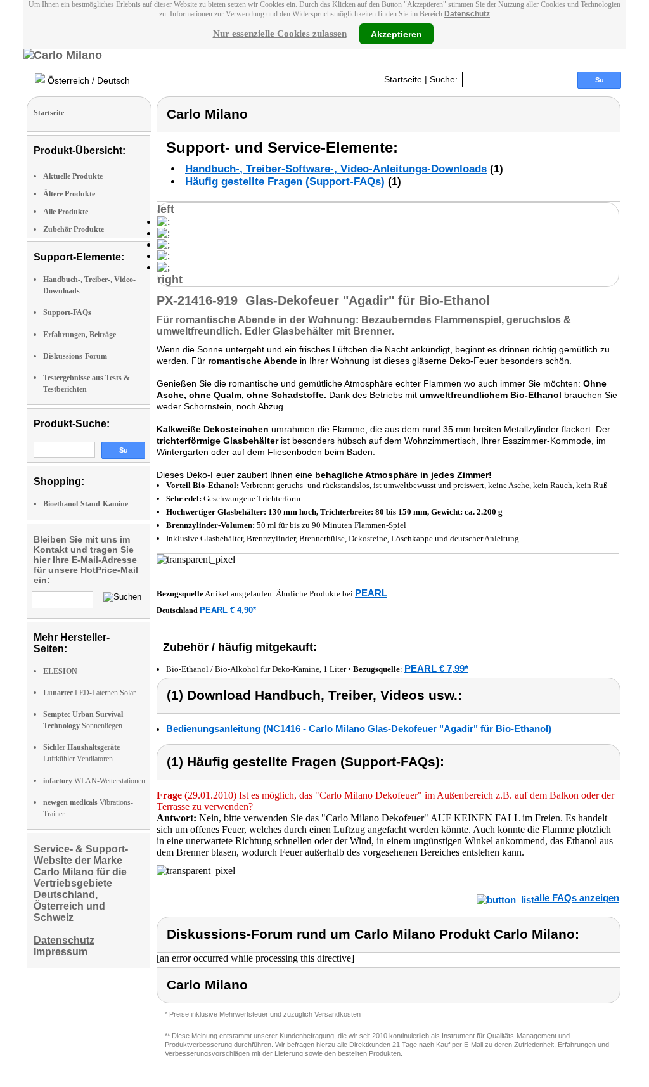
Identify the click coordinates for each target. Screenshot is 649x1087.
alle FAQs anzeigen (576, 897)
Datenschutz (467, 14)
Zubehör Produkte (73, 229)
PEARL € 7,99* (436, 668)
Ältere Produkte (69, 194)
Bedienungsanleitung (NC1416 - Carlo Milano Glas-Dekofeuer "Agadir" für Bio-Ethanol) (358, 728)
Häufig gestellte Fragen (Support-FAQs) (285, 182)
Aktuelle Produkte (73, 176)
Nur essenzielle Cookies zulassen (280, 34)
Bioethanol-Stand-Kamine (85, 503)
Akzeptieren (396, 34)
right (170, 279)
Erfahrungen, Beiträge (79, 334)
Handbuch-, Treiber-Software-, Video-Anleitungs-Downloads (336, 169)
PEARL (371, 593)
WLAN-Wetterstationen (94, 780)
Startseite (403, 79)
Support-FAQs (67, 312)
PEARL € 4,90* (228, 610)
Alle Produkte (65, 211)
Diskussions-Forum (75, 356)
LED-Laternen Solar (89, 692)
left (165, 209)
